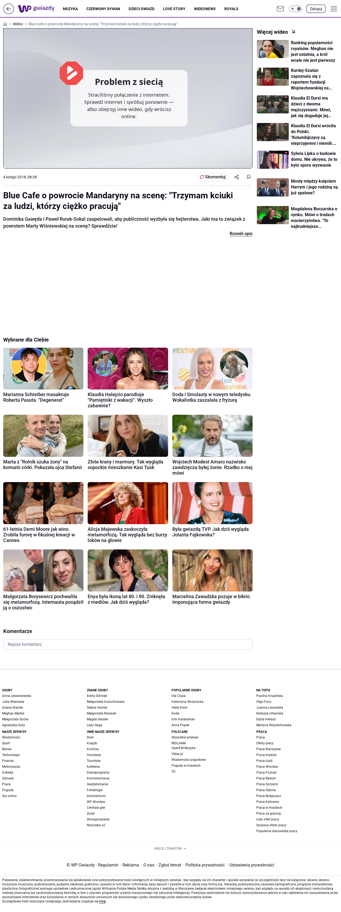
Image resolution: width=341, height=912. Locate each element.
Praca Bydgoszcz (268, 796)
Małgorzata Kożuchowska (105, 702)
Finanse (8, 761)
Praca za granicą (268, 813)
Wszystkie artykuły (185, 737)
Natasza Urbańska (269, 713)
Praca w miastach (269, 808)
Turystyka (94, 761)
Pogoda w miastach (186, 765)
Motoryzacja (11, 767)
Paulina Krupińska (269, 696)
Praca (6, 784)
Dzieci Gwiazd (142, 9)
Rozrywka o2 (96, 825)
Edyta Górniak (97, 696)
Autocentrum (96, 796)
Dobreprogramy (98, 772)
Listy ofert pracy (267, 819)
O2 (174, 771)
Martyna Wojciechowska (273, 725)
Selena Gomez (97, 707)
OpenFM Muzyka (184, 748)
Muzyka (70, 9)
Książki (92, 743)
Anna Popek (180, 725)
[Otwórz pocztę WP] (280, 9)
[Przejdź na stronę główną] (8, 12)
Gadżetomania (97, 784)
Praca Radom (266, 778)
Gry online (9, 796)
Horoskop (94, 755)
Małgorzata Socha (15, 719)
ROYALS (231, 9)
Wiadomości (11, 737)
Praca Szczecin (267, 784)
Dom (90, 737)
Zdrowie (8, 778)
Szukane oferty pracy (271, 825)
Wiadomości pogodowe (189, 760)
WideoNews (205, 9)
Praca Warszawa (268, 749)
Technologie (10, 755)
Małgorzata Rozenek (101, 713)
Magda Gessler (97, 719)
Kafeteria (93, 767)
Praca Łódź (264, 761)
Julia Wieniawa (13, 702)
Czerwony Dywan (103, 9)
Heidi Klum (180, 707)
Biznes (6, 749)
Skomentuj (215, 176)
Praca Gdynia (266, 790)
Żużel (91, 813)
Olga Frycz (263, 702)
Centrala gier (96, 808)
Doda (175, 713)
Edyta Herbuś (266, 719)
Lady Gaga (94, 725)
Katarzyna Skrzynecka (188, 702)
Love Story (174, 9)
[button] (295, 9)
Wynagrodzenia (98, 819)
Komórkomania (98, 778)
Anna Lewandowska (16, 696)
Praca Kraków (266, 755)
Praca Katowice (267, 802)
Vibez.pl (177, 754)
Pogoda (8, 790)
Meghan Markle (13, 713)
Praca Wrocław (267, 767)
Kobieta (7, 772)
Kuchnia (93, 749)
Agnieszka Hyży (13, 725)
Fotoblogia (95, 790)
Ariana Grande (12, 707)
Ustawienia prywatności (250, 865)
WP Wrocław (96, 802)
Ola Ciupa (179, 696)
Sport (6, 743)
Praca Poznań (266, 772)
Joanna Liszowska (269, 707)
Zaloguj (316, 9)
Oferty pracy (265, 743)
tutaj (102, 901)
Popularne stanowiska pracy (276, 831)
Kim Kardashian (183, 719)
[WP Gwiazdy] (40, 9)
